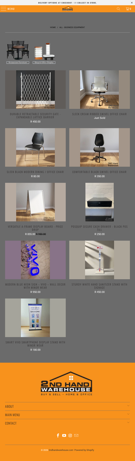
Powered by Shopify (84, 450)
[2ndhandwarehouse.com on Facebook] (58, 436)
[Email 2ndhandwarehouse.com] (76, 436)
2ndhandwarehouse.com (61, 450)
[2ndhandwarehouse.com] (67, 8)
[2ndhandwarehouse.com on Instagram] (70, 436)
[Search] (118, 8)
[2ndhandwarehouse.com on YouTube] (64, 436)
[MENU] (2, 8)
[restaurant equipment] (18, 64)
